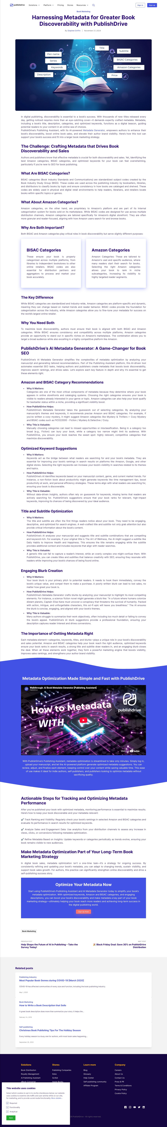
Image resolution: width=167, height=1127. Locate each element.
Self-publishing (26, 1027)
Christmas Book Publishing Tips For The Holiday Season (50, 1030)
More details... (57, 1098)
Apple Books (57, 1082)
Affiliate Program (91, 1085)
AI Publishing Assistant (30, 1078)
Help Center (89, 1078)
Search (93, 5)
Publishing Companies (61, 1070)
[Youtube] (134, 1107)
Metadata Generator (94, 130)
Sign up (152, 5)
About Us (119, 1074)
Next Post (119, 945)
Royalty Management (30, 1074)
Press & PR (119, 1082)
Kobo (54, 1074)
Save (11, 1118)
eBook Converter (28, 1082)
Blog (85, 1070)
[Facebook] (125, 1107)
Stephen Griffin (74, 31)
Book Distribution (28, 1070)
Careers (118, 1070)
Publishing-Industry (28, 977)
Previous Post (49, 945)
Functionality (15, 1107)
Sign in (140, 5)
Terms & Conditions (123, 1085)
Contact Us (120, 1078)
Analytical (13, 1112)
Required (13, 1103)
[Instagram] (130, 1107)
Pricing (60, 5)
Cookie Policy (121, 1093)
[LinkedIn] (143, 1107)
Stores (70, 5)
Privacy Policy (121, 1089)
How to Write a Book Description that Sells (42, 1005)
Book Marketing (83, 11)
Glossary (87, 1074)
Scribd (55, 1078)
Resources (81, 5)
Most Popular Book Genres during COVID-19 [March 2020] (51, 980)
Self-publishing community (95, 1082)
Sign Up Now (83, 912)
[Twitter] (139, 1107)
